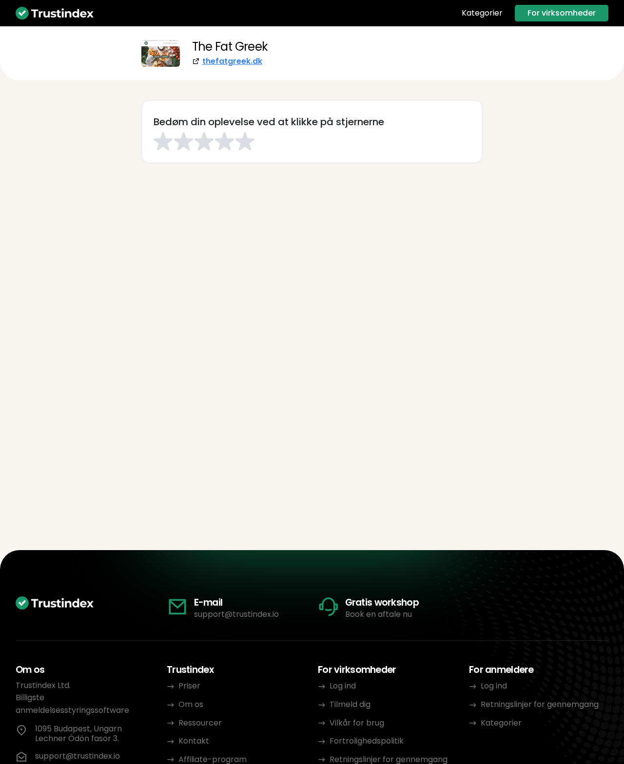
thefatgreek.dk (232, 61)
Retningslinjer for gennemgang (540, 704)
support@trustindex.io (236, 614)
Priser (189, 685)
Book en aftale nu (378, 614)
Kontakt (193, 740)
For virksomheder (561, 13)
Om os (190, 704)
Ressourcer (200, 722)
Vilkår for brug (357, 722)
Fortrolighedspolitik (367, 740)
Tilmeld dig (350, 704)
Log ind (343, 685)
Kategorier (482, 13)
